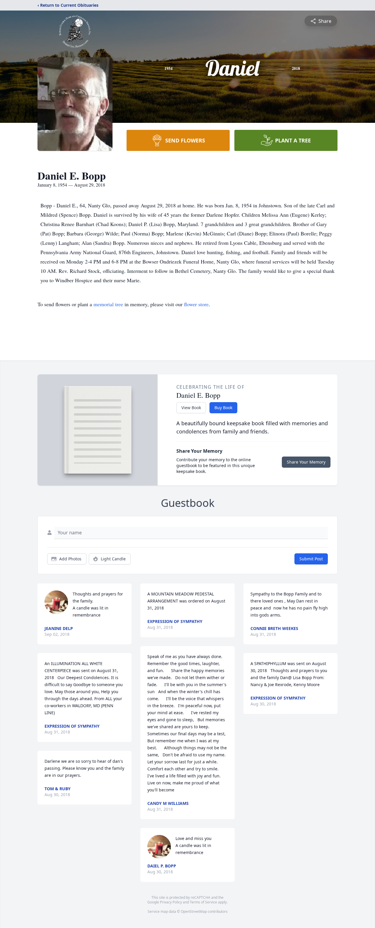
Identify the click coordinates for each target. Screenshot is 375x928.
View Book (191, 407)
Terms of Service (203, 902)
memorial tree (108, 304)
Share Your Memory (306, 462)
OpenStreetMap (194, 911)
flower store (196, 304)
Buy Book (223, 407)
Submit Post (311, 559)
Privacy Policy (171, 902)
